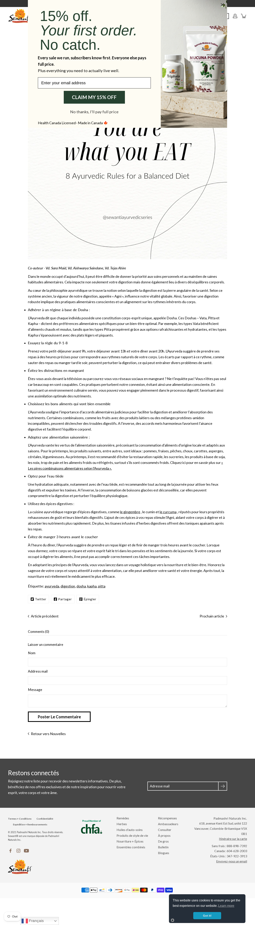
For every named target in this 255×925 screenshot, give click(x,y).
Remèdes (123, 818)
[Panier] (244, 16)
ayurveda (52, 586)
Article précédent (45, 616)
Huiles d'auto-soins (130, 830)
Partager (65, 599)
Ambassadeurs (168, 824)
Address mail (38, 671)
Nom (31, 653)
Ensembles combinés (131, 847)
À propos (164, 835)
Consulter (164, 830)
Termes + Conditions (19, 818)
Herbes (122, 824)
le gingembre (130, 512)
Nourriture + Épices (130, 841)
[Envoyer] (222, 786)
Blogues (163, 853)
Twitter (40, 599)
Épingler (90, 599)
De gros (163, 841)
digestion (68, 586)
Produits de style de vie (132, 835)
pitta (101, 586)
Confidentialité (44, 818)
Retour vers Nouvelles (48, 733)
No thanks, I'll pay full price (94, 111)
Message (35, 690)
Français (36, 921)
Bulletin (163, 847)
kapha (92, 586)
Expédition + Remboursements (30, 824)
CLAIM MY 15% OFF (94, 97)
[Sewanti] (20, 16)
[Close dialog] (222, 5)
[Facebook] (10, 851)
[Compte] (235, 16)
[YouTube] (26, 851)
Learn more (226, 905)
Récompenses (167, 818)
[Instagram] (18, 851)
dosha (81, 586)
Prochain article (212, 616)
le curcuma (168, 512)
